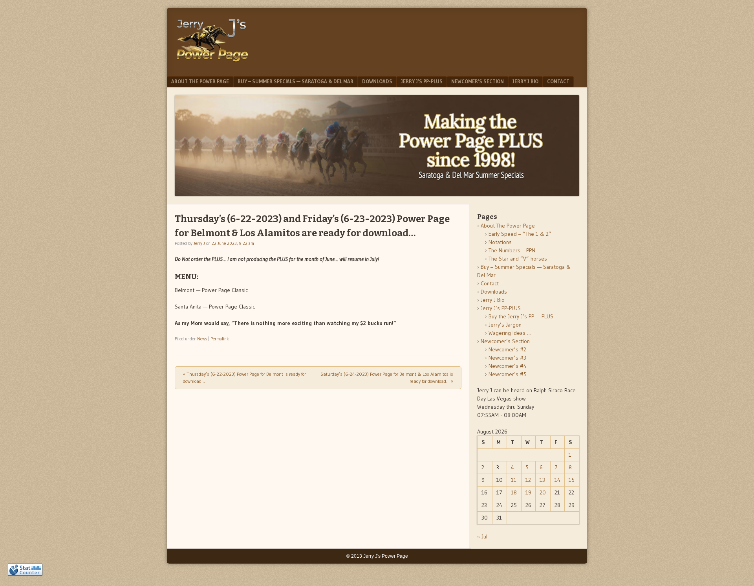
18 (514, 492)
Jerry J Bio (525, 81)
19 (528, 492)
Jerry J (199, 243)
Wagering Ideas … (510, 332)
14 (557, 479)
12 (528, 479)
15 (572, 479)
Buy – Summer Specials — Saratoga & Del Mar (295, 81)
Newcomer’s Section (477, 81)
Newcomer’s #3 (507, 357)
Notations (500, 242)
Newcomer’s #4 (508, 365)
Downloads (377, 81)
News (202, 339)
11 (513, 479)
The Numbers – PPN (512, 250)
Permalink (219, 339)
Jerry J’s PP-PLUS (422, 81)
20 (543, 492)
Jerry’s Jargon (505, 324)
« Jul (482, 536)
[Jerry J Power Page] (212, 64)
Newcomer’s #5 (508, 374)
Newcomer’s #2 (507, 349)
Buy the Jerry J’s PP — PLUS (521, 316)
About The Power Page (200, 81)
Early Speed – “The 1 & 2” (520, 233)
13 (542, 479)
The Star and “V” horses (518, 258)
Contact (558, 81)
